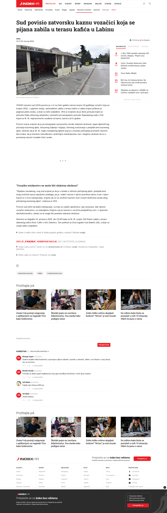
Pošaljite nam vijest (135, 486)
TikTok (134, 483)
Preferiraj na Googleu (141, 40)
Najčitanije (39, 10)
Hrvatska (49, 10)
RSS (107, 486)
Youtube (135, 475)
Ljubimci (64, 479)
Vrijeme (109, 483)
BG (18, 372)
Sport (78, 4)
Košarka (42, 486)
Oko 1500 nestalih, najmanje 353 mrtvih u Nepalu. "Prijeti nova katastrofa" (135, 55)
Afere (113, 10)
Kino (107, 479)
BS (18, 358)
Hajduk (41, 479)
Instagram (136, 479)
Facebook (135, 471)
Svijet (57, 10)
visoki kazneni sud (54, 273)
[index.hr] (29, 3)
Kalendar (105, 10)
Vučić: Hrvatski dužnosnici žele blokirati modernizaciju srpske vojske (133, 65)
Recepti (86, 475)
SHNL (41, 483)
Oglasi (98, 4)
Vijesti (68, 4)
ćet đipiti (25, 394)
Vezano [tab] (144, 46)
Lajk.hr (86, 479)
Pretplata (51, 4)
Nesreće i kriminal (84, 10)
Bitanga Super (27, 357)
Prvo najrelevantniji (38, 351)
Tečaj (108, 471)
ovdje (74, 247)
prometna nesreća (25, 273)
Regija (64, 10)
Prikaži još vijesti (132, 100)
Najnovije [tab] (121, 46)
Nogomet (42, 471)
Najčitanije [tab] (133, 46)
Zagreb (72, 10)
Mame (63, 486)
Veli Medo (26, 382)
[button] (19, 299)
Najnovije (28, 10)
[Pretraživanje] (149, 3)
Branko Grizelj (27, 371)
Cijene (108, 4)
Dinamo (41, 475)
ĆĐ (18, 395)
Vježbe (86, 483)
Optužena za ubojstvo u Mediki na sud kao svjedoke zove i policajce (134, 91)
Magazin (65, 468)
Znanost (96, 10)
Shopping (64, 471)
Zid (60, 4)
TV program (110, 475)
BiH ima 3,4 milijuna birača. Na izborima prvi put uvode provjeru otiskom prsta (134, 82)
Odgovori (87, 486)
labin (40, 273)
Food (63, 483)
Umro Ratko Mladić (129, 73)
